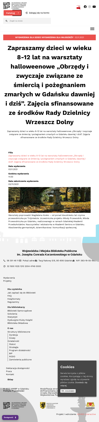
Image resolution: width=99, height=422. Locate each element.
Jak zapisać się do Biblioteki (21, 292)
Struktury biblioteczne (18, 332)
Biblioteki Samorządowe (19, 310)
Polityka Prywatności (13, 391)
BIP (10, 353)
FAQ (9, 296)
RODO (12, 356)
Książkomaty (13, 299)
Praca (9, 371)
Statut (12, 344)
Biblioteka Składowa (17, 323)
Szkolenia (12, 314)
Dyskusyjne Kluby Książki (19, 320)
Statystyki (12, 317)
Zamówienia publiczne (20, 359)
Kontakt (10, 374)
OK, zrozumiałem (68, 391)
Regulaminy (13, 302)
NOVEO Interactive (86, 414)
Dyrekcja (13, 335)
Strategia (13, 347)
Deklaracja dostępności (18, 368)
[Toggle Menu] (92, 29)
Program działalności (19, 350)
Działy (12, 338)
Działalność (13, 341)
